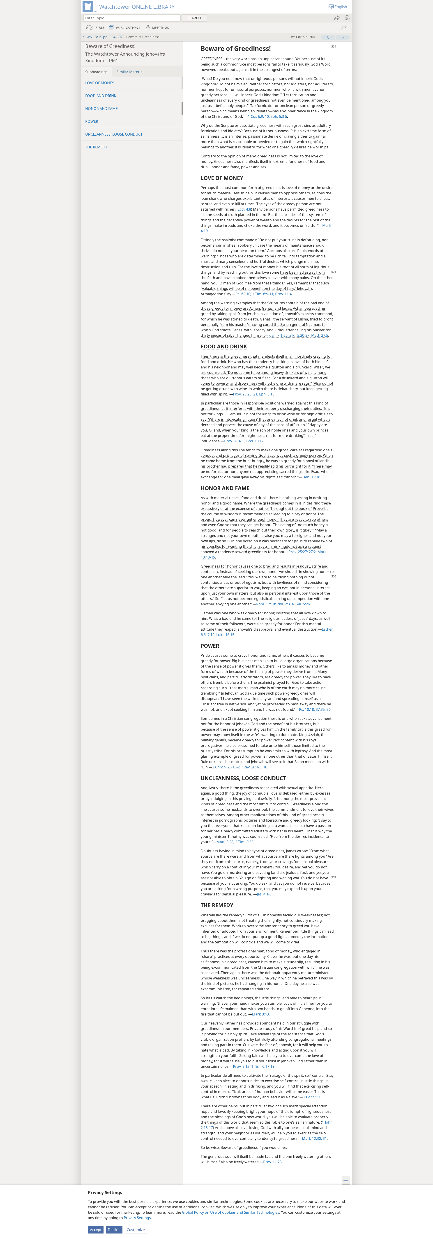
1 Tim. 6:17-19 (262, 1066)
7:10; (211, 634)
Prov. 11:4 (283, 293)
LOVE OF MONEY (99, 82)
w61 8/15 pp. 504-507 (105, 36)
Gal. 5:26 (302, 604)
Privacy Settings (137, 1217)
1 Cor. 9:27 (311, 1097)
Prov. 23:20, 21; (245, 394)
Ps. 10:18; (307, 709)
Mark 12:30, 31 (314, 1138)
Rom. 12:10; (266, 604)
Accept (95, 1229)
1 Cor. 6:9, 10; (259, 116)
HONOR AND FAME (101, 108)
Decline (114, 1229)
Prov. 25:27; (298, 551)
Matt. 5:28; (225, 841)
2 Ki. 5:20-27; (299, 335)
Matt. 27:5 (319, 335)
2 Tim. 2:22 (243, 841)
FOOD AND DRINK (100, 95)
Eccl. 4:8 (244, 209)
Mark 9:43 (260, 1014)
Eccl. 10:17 (254, 440)
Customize (136, 1229)
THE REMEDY (96, 147)
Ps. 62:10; (243, 293)
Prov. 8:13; (241, 1066)
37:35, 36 (323, 709)
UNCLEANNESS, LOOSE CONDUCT (114, 134)
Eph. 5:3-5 (278, 116)
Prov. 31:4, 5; (234, 440)
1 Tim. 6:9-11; (262, 293)
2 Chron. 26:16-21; (227, 767)
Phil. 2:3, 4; (285, 604)
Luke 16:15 (224, 634)
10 (264, 767)
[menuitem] (347, 17)
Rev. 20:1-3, (252, 767)
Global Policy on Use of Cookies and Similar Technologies (230, 1212)
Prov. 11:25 (272, 1161)
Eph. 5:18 (266, 394)
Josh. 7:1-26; (278, 335)
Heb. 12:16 (311, 477)
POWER (91, 121)
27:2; (312, 551)
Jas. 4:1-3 (264, 894)
